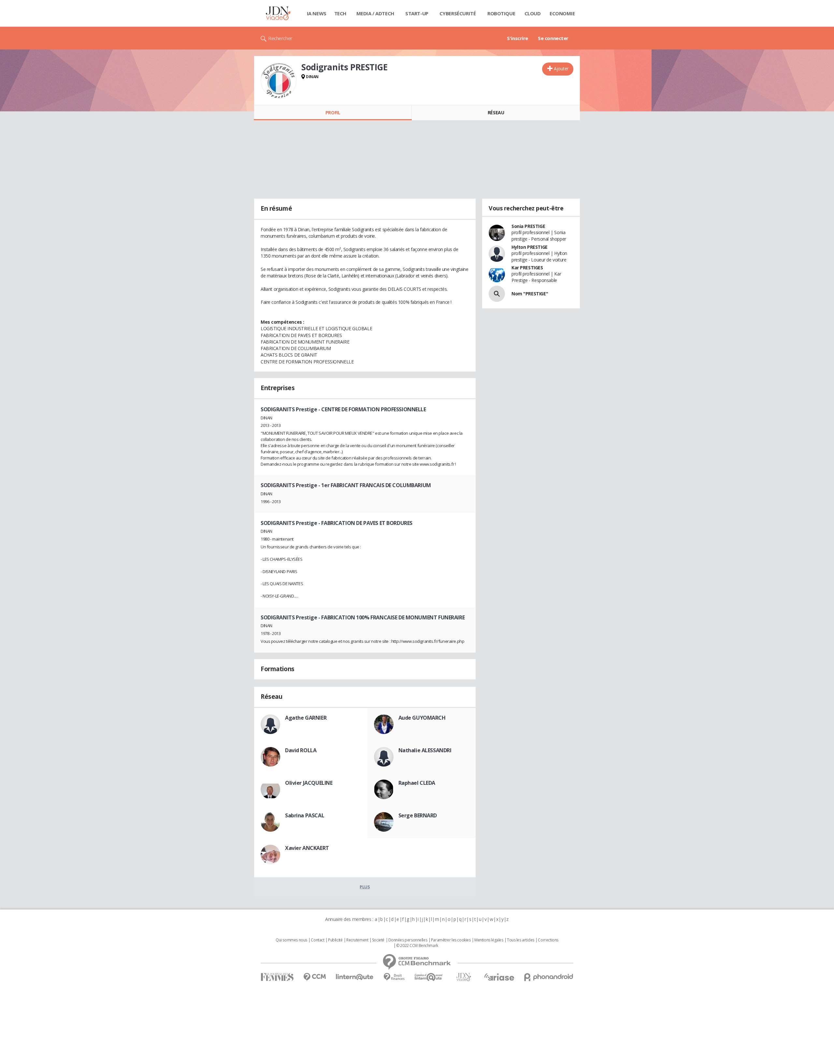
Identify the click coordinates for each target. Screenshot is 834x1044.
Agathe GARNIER (305, 717)
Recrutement (357, 940)
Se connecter (553, 38)
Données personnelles (407, 940)
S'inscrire (517, 38)
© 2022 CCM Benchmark (417, 945)
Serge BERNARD (417, 815)
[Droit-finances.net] (394, 977)
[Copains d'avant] (429, 977)
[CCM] (314, 977)
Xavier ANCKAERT (307, 848)
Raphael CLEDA (417, 782)
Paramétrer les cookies (451, 940)
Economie (562, 13)
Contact (317, 940)
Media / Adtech (375, 13)
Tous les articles (520, 940)
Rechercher (280, 38)
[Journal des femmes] (277, 977)
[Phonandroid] (548, 977)
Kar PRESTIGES (527, 267)
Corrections (548, 940)
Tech (340, 13)
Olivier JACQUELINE (308, 782)
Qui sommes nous (291, 940)
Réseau (496, 112)
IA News (316, 13)
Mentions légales (488, 940)
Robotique (501, 13)
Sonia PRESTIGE (528, 226)
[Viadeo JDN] (463, 977)
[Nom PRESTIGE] (497, 294)
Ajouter (561, 68)
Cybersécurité (457, 13)
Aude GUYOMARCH (422, 717)
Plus (365, 887)
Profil (332, 112)
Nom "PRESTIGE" (529, 293)
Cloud (533, 13)
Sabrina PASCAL (304, 815)
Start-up (416, 13)
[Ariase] (499, 977)
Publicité (335, 940)
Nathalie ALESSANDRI (425, 750)
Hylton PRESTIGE (529, 247)
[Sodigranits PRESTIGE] (278, 80)
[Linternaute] (355, 977)
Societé (378, 940)
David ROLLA (300, 750)
